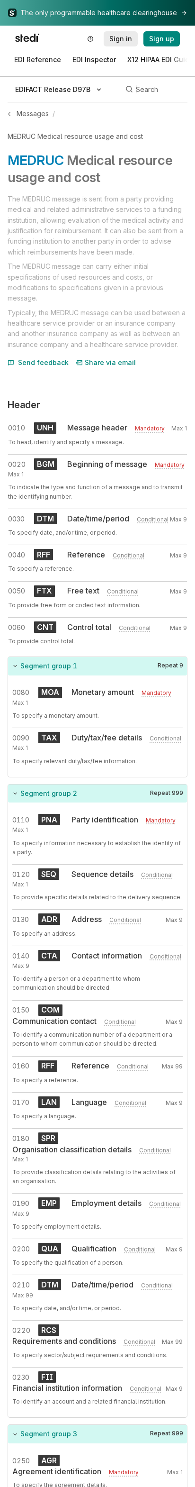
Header (24, 405)
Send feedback (43, 362)
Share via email (110, 362)
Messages (33, 113)
